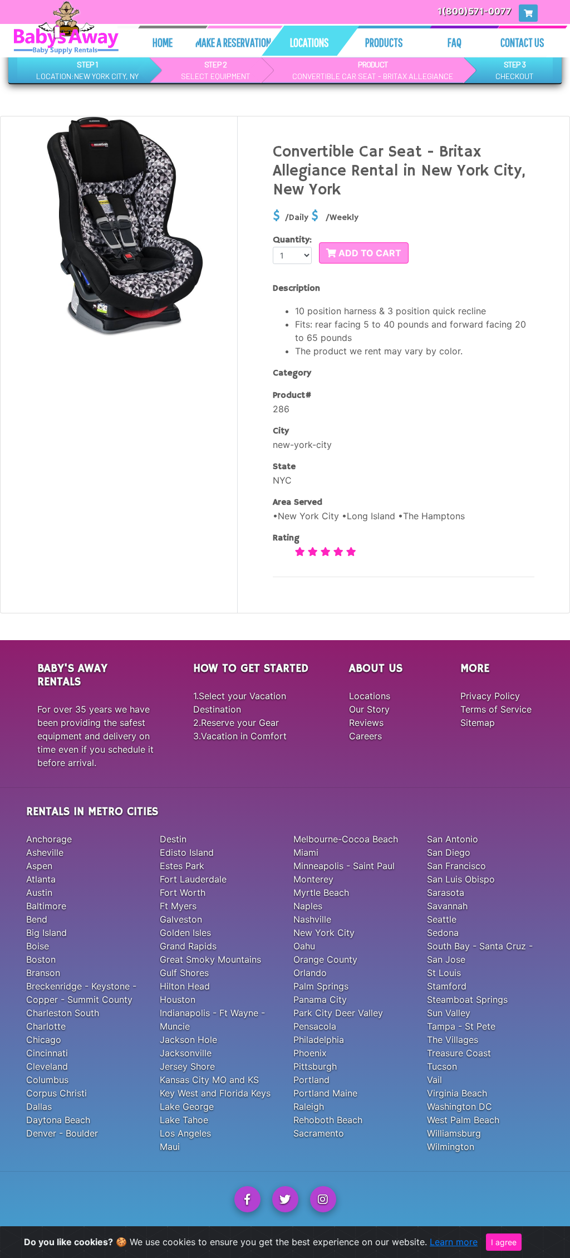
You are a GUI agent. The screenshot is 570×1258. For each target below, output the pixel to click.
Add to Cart (368, 253)
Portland (311, 1079)
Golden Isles (185, 932)
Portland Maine (325, 1093)
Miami (305, 852)
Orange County (325, 959)
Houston (177, 999)
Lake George (187, 1106)
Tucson (442, 1066)
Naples (307, 905)
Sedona (443, 932)
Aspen (39, 865)
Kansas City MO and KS (209, 1079)
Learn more (454, 1241)
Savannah (447, 905)
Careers (365, 736)
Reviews (366, 722)
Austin (39, 892)
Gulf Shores (184, 972)
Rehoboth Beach (327, 1119)
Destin (173, 839)
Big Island (46, 932)
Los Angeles (185, 1133)
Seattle (441, 919)
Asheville (44, 852)
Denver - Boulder (62, 1133)
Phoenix (310, 1053)
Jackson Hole (188, 1039)
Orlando (310, 972)
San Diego (448, 852)
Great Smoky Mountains (210, 959)
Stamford (446, 986)
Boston (41, 959)
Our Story (369, 709)
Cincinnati (47, 1053)
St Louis (444, 972)
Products (384, 42)
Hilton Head (185, 986)
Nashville (312, 919)
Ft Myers (178, 905)
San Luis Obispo (461, 879)
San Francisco (456, 865)
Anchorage (49, 839)
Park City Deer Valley (338, 1012)
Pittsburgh (315, 1066)
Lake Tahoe (184, 1119)
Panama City (320, 999)
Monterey (313, 879)
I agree (504, 1242)
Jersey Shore (187, 1066)
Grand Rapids (188, 946)
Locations (309, 42)
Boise (37, 946)
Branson (43, 972)
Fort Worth (182, 892)
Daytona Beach (58, 1119)
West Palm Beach (463, 1119)
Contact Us (522, 42)
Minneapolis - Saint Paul (344, 865)
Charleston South (62, 1012)
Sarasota (445, 892)
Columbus (47, 1079)
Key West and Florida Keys (215, 1093)
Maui (170, 1146)
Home (163, 42)
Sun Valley (448, 1012)
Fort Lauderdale (193, 879)
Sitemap (477, 722)
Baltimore (46, 905)
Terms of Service (496, 709)
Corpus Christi (56, 1093)
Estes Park (182, 865)
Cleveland (47, 1066)
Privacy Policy (490, 695)
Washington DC (459, 1106)
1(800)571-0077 (475, 11)
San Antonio (452, 839)
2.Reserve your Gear (236, 722)
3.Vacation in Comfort (240, 736)
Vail (434, 1079)
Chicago (43, 1039)
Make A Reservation (233, 42)
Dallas (39, 1106)
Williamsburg (454, 1133)
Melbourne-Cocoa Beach (345, 839)
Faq (454, 42)
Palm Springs (320, 986)
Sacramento (318, 1133)
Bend (36, 919)
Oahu (304, 946)
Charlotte (46, 1026)
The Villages (452, 1039)
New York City (324, 932)
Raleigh (308, 1106)
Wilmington (450, 1146)
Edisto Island (187, 852)
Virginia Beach (457, 1093)
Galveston (181, 919)
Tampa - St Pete (461, 1026)
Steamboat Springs (467, 999)
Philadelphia (318, 1039)
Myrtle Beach (321, 892)
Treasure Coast (459, 1053)
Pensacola (314, 1026)
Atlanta (41, 879)
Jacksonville (186, 1053)
